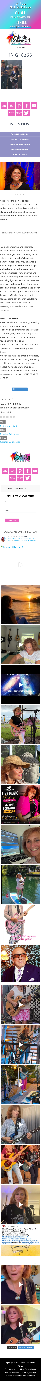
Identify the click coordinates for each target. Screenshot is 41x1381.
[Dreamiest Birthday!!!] (20, 564)
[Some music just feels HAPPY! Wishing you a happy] (20, 1124)
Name (7, 502)
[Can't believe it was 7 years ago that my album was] (20, 1244)
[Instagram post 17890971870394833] (20, 684)
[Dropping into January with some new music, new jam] (20, 1324)
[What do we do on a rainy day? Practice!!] (20, 1284)
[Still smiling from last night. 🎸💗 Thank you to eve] (20, 724)
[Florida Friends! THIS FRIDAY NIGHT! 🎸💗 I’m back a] (20, 804)
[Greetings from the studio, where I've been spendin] (20, 844)
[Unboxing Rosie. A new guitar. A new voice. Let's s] (20, 644)
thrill (20, 22)
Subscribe (12, 520)
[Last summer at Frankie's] (20, 1004)
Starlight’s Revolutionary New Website (19, 233)
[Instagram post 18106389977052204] (20, 924)
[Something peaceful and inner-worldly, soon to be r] (20, 1044)
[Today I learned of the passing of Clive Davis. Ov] (20, 964)
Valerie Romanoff (20, 38)
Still (20, 3)
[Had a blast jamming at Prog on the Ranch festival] (20, 1164)
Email (7, 510)
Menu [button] (22, 48)
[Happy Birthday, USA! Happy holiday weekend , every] (20, 884)
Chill (20, 13)
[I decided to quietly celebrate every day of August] (20, 604)
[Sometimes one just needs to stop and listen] (20, 764)
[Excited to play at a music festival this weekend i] (20, 1204)
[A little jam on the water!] (20, 1084)
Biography (19, 195)
